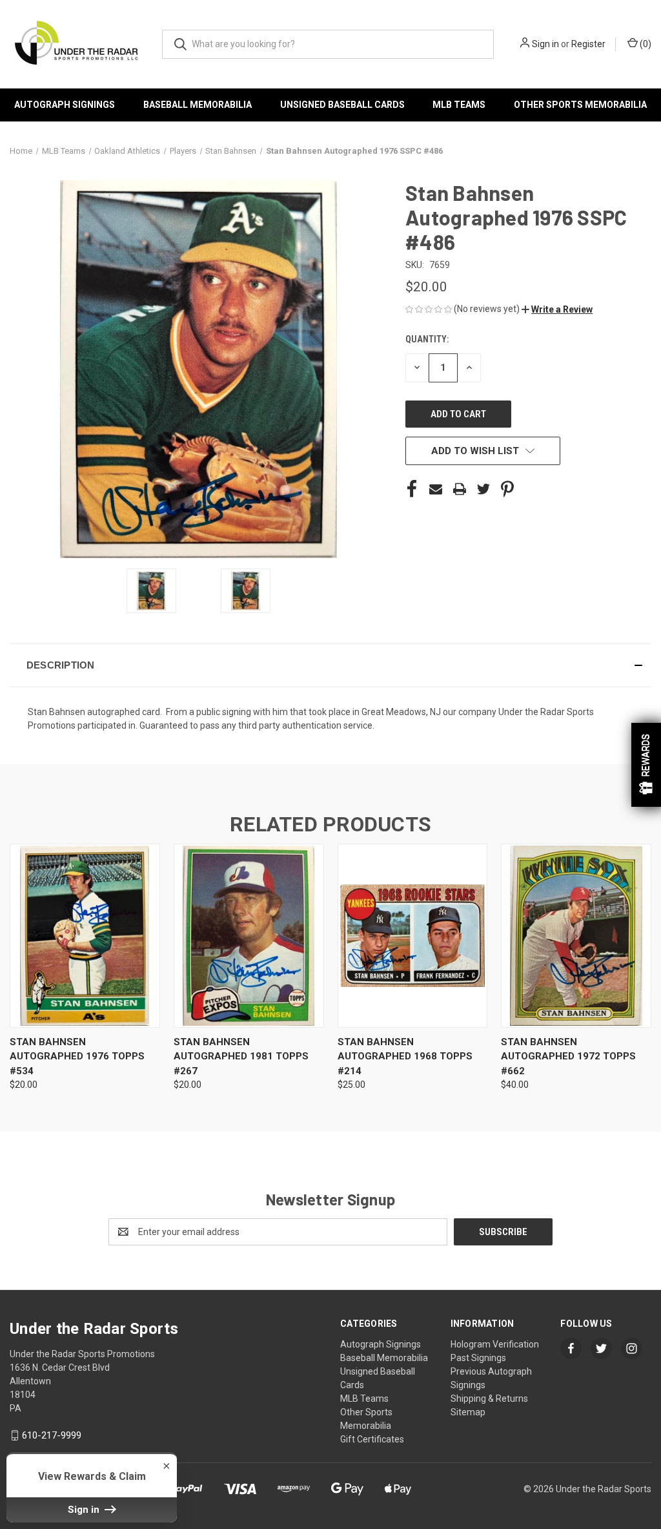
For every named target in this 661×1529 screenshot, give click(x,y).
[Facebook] (411, 489)
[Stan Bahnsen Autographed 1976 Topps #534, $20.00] (85, 935)
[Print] (459, 489)
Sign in (545, 44)
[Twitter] (483, 489)
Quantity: (427, 339)
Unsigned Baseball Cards (342, 104)
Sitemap (468, 1412)
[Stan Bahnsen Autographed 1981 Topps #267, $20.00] (248, 935)
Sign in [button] (85, 1509)
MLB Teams (458, 104)
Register (588, 44)
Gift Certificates (372, 1439)
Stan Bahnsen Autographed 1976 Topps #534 (77, 1056)
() (644, 44)
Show (646, 765)
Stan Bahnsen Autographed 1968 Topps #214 (405, 1056)
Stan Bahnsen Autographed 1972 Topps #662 (568, 1056)
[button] (557, 309)
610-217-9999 (51, 1435)
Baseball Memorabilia (197, 104)
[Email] (435, 489)
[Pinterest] (507, 489)
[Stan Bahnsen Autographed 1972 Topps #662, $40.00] (576, 935)
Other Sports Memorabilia (580, 104)
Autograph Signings (64, 104)
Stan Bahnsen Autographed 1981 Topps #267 (241, 1056)
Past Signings (478, 1358)
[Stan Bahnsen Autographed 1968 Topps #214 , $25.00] (412, 935)
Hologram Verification (495, 1344)
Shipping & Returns (489, 1398)
